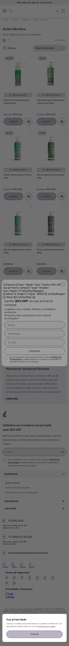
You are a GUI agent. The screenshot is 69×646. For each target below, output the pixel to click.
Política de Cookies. (47, 626)
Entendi (34, 634)
